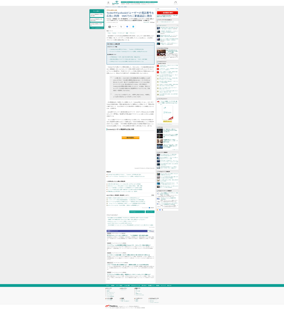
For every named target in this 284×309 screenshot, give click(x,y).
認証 (127, 33)
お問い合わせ (144, 285)
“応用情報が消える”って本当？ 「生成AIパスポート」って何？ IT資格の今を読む (170, 140)
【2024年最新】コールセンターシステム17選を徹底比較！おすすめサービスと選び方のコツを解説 (130, 225)
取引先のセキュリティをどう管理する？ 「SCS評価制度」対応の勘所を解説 (127, 235)
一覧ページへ (175, 149)
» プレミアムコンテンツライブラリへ (164, 124)
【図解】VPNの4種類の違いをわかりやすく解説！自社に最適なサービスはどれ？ (126, 219)
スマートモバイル (110, 293)
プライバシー (132, 33)
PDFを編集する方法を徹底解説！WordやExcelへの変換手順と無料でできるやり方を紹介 (128, 217)
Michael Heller (146, 22)
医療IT (137, 299)
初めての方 (169, 285)
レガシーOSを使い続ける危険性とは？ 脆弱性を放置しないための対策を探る (128, 264)
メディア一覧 (108, 307)
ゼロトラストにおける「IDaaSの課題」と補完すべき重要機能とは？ (123, 205)
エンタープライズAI (140, 295)
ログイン (107, 285)
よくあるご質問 (127, 285)
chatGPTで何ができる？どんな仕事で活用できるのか (120, 223)
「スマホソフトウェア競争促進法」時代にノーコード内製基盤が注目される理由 (126, 203)
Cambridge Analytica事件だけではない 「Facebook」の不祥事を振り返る (127, 49)
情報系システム (139, 293)
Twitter (109, 33)
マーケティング (121, 33)
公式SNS (113, 307)
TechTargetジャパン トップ (137, 211)
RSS (157, 209)
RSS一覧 (151, 301)
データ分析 (138, 291)
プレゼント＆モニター (154, 302)
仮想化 (108, 291)
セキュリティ (150, 211)
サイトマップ (163, 285)
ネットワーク (109, 295)
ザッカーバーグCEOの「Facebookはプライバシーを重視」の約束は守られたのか (128, 51)
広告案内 (117, 307)
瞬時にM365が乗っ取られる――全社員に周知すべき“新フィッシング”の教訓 (172, 51)
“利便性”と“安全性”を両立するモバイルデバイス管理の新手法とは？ (124, 198)
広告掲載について (151, 285)
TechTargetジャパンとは (135, 285)
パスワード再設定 (119, 285)
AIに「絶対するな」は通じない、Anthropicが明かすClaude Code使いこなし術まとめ (170, 130)
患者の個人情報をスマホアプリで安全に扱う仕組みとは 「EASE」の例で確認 (128, 59)
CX (136, 292)
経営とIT (123, 299)
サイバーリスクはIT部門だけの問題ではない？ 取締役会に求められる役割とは (126, 201)
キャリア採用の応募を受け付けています (166, 21)
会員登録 (112, 285)
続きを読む (130, 137)
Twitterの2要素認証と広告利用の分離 (97, 15)
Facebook (114, 33)
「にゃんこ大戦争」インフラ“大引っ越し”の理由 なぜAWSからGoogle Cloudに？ (168, 103)
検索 (177, 9)
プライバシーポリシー (129, 307)
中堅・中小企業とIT (125, 301)
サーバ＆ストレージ (111, 292)
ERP (136, 289)
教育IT (137, 301)
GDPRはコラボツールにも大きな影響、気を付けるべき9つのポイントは (126, 61)
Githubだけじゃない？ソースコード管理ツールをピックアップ (122, 221)
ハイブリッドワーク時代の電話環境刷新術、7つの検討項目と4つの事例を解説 (126, 199)
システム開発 (109, 299)
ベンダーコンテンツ (162, 25)
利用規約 (157, 285)
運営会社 (139, 307)
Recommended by (145, 207)
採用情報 (143, 307)
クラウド (108, 289)
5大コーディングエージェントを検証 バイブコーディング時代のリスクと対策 (171, 135)
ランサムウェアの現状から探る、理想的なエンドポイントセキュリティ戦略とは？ (129, 274)
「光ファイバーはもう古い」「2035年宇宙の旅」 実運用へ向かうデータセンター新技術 (170, 146)
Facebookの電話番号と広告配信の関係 (96, 20)
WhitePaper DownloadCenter (150, 231)
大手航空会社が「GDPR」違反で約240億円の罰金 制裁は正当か (125, 57)
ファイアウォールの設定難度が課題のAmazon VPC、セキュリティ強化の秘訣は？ (129, 245)
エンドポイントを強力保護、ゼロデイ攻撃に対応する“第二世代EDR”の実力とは (128, 255)
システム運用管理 (110, 296)
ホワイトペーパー (153, 299)
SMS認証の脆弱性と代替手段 (96, 24)
